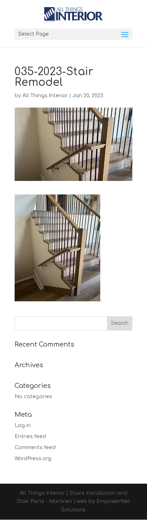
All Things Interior (45, 95)
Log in (23, 425)
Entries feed (30, 436)
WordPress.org (33, 458)
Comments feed (35, 447)
